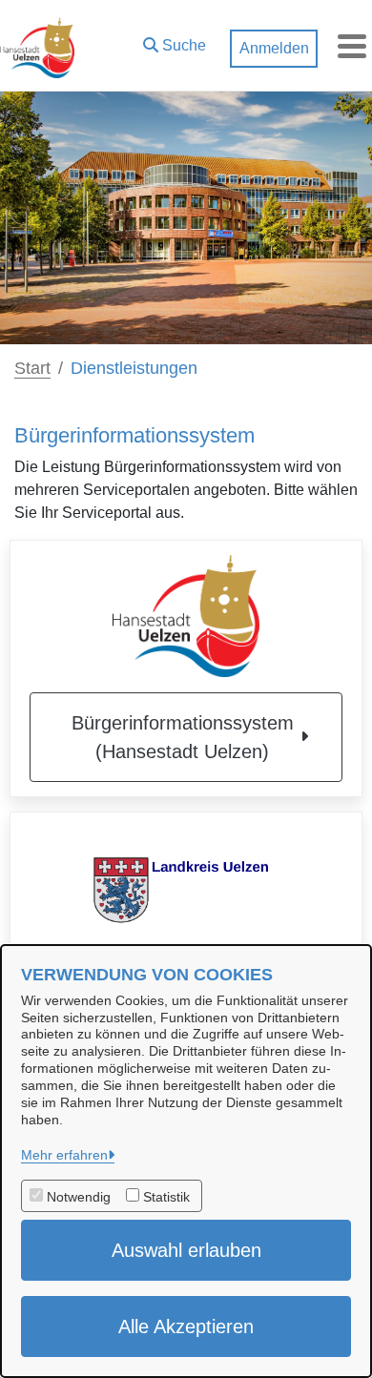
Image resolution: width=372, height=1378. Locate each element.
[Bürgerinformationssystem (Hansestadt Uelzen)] (186, 616)
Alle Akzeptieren (186, 1326)
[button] (175, 41)
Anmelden (274, 48)
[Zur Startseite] (37, 45)
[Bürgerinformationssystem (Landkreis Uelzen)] (186, 888)
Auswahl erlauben (186, 1250)
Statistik (166, 1196)
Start (32, 368)
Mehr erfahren (64, 1154)
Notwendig (79, 1196)
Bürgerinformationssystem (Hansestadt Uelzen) (183, 737)
